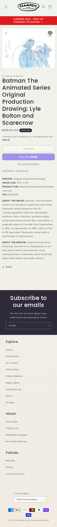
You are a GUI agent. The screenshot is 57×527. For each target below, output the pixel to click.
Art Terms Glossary (16, 441)
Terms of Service (15, 473)
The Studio (12, 421)
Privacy (10, 467)
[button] (6, 7)
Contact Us (12, 428)
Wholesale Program (16, 434)
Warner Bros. (13, 356)
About (9, 396)
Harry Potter (12, 369)
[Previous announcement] (5, 20)
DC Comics (12, 362)
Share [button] (9, 266)
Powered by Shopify (40, 520)
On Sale (10, 402)
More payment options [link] (28, 164)
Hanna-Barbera (14, 376)
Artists (9, 349)
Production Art (14, 389)
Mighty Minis (12, 382)
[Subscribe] (48, 325)
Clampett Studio (23, 520)
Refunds (10, 460)
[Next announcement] (51, 20)
